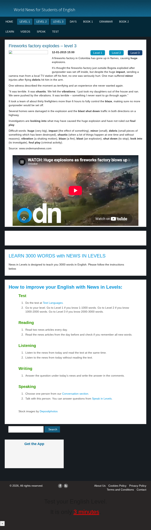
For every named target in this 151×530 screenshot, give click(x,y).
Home (9, 21)
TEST (55, 31)
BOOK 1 (88, 21)
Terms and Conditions (120, 489)
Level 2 (41, 21)
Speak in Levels (102, 398)
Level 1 (25, 21)
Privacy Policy (137, 485)
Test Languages (53, 302)
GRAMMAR (106, 21)
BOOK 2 (124, 21)
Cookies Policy (117, 485)
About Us (100, 485)
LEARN (10, 31)
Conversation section (75, 393)
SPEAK (41, 31)
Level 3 (58, 21)
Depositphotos (48, 411)
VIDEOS (25, 31)
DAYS (73, 21)
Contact (141, 489)
